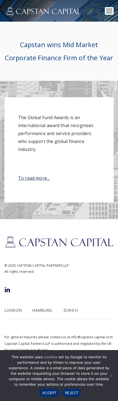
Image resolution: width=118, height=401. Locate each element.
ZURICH (70, 310)
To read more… (34, 178)
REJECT (72, 393)
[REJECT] (111, 375)
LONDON (13, 310)
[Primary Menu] (109, 11)
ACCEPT (49, 393)
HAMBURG (42, 310)
